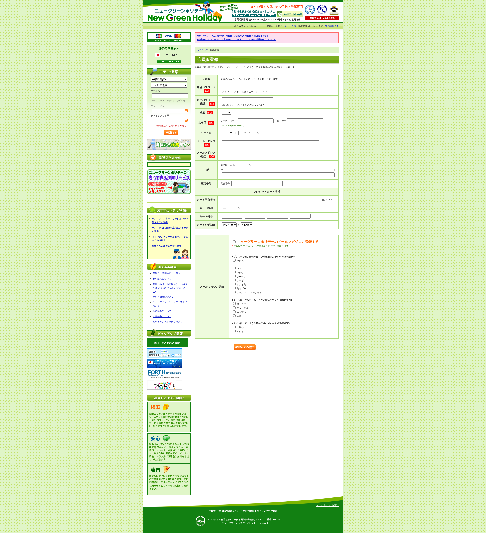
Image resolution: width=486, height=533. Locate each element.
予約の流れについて (163, 296)
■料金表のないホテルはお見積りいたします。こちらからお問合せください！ (236, 39)
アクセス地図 (247, 511)
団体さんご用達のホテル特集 (166, 245)
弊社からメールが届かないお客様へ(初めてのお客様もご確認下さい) (170, 288)
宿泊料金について (162, 311)
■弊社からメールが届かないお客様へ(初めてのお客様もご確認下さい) (232, 36)
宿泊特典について (162, 316)
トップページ (201, 50)
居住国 (224, 165)
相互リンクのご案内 (267, 511)
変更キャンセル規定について (167, 321)
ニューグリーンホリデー (234, 523)
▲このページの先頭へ (327, 505)
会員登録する (332, 25)
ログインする (289, 25)
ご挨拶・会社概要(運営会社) (223, 511)
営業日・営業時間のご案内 (166, 273)
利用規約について (162, 278)
